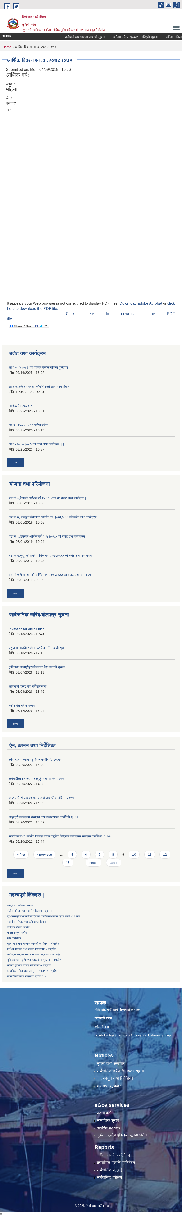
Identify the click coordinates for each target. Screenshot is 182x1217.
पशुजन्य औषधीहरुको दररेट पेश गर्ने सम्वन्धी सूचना (37, 648)
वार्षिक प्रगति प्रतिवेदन (113, 1155)
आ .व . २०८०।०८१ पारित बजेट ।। (31, 425)
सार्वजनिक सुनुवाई (109, 1170)
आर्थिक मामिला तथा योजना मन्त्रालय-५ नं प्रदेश (31, 949)
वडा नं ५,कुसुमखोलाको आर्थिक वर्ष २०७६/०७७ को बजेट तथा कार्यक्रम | (51, 555)
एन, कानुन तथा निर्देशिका (115, 1078)
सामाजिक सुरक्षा (108, 1120)
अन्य (15, 463)
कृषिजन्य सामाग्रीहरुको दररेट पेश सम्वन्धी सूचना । (38, 667)
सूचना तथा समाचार (110, 1063)
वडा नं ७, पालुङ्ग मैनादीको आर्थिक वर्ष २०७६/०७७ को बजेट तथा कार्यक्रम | (53, 517)
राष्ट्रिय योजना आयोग (18, 927)
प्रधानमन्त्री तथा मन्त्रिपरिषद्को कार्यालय (28, 916)
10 (134, 854)
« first (21, 854)
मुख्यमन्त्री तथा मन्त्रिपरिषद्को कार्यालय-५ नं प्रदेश (33, 943)
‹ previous (44, 854)
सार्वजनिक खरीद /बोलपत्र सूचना (120, 1071)
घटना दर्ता (104, 1113)
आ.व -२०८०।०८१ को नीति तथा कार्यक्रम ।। (36, 444)
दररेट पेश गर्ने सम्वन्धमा (22, 705)
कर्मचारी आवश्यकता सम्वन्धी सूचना (76, 37)
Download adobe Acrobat (141, 303)
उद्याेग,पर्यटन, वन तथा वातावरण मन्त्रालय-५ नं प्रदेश (34, 954)
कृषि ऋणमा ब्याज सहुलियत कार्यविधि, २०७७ (35, 759)
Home (6, 47)
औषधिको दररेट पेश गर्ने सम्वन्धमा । (29, 686)
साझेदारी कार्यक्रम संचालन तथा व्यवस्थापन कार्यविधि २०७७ (43, 817)
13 (68, 862)
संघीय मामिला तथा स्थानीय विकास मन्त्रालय (29, 911)
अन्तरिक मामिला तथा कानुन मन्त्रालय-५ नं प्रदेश (32, 971)
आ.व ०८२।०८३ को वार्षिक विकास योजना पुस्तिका (38, 367)
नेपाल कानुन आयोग (17, 932)
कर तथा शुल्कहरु (109, 1086)
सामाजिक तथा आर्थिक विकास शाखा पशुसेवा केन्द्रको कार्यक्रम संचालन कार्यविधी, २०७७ (60, 836)
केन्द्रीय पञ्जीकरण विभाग (20, 905)
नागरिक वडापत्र (108, 1128)
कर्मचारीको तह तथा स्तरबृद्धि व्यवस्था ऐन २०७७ (36, 779)
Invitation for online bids (26, 629)
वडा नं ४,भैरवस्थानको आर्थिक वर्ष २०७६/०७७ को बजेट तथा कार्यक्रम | (51, 575)
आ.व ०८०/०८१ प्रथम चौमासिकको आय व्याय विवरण (39, 387)
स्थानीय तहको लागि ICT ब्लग (65, 916)
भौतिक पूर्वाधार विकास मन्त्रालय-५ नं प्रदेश (29, 965)
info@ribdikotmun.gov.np (152, 1035)
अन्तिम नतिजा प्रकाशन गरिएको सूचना (126, 37)
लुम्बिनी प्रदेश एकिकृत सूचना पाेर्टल (122, 1135)
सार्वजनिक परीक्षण (109, 1177)
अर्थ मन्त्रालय (14, 938)
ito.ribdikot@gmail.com (112, 1035)
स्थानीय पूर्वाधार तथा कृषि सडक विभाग (26, 921)
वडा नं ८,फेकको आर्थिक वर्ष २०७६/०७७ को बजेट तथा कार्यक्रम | (47, 498)
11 (149, 854)
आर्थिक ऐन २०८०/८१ (21, 406)
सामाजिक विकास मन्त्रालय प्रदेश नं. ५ (26, 976)
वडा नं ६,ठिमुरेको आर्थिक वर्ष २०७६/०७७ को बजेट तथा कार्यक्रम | (48, 536)
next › (93, 862)
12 (165, 854)
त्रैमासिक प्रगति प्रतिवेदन (116, 1162)
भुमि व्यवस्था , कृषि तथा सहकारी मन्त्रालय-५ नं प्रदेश (34, 960)
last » (114, 862)
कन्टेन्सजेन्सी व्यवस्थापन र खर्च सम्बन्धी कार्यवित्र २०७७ (41, 798)
